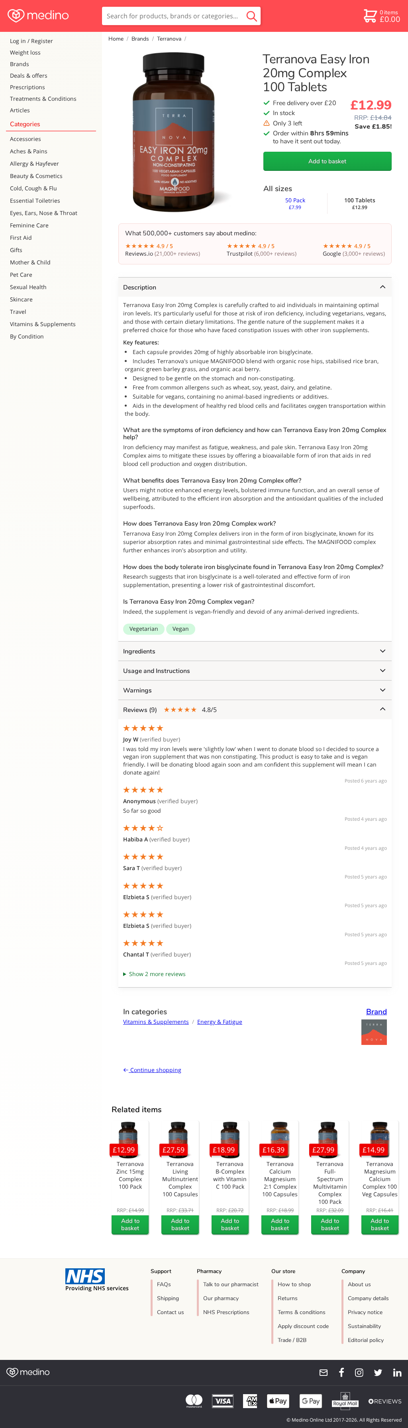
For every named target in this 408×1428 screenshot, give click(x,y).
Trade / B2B (292, 1340)
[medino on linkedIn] (394, 1372)
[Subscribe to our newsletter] (320, 1372)
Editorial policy (366, 1340)
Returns (288, 1298)
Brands (19, 64)
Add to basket (327, 161)
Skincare (21, 299)
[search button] (252, 15)
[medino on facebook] (336, 1372)
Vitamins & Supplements (43, 324)
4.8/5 (170, 709)
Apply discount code (303, 1326)
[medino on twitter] (374, 1372)
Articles (20, 110)
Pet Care (21, 274)
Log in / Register (31, 41)
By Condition (27, 336)
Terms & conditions (302, 1312)
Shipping (168, 1298)
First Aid (21, 237)
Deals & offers (28, 75)
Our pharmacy (221, 1298)
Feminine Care (29, 225)
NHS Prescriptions (226, 1312)
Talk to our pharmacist (231, 1284)
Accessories (25, 139)
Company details (368, 1298)
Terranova (169, 39)
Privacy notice (365, 1312)
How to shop (294, 1284)
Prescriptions (27, 87)
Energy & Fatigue (219, 1021)
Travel (18, 311)
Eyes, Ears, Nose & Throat (43, 213)
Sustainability (364, 1326)
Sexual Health (28, 287)
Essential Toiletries (35, 200)
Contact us (170, 1312)
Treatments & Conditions (43, 98)
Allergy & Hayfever (34, 163)
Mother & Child (30, 262)
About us (359, 1284)
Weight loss (25, 52)
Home (116, 39)
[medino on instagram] (355, 1372)
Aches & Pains (28, 151)
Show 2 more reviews (157, 974)
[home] (50, 16)
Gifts (16, 250)
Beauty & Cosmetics (36, 176)
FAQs (164, 1284)
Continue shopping (155, 1070)
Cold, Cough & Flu (33, 188)
